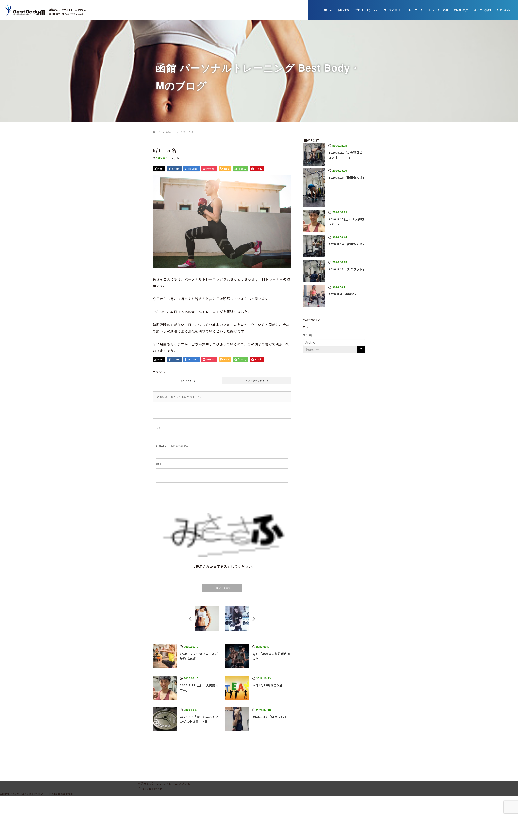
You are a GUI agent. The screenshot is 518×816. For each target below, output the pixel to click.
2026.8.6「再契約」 (343, 294)
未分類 (176, 158)
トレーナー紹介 (438, 10)
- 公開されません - (173, 445)
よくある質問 (482, 10)
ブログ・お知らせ (366, 10)
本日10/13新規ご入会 (267, 685)
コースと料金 (391, 10)
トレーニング (414, 10)
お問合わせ (504, 10)
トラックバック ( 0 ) (256, 380)
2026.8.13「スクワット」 (347, 269)
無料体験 (343, 10)
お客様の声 (461, 10)
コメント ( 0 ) (187, 380)
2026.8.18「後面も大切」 (347, 177)
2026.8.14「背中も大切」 (347, 244)
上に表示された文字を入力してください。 (222, 566)
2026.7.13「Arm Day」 (270, 717)
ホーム (328, 10)
